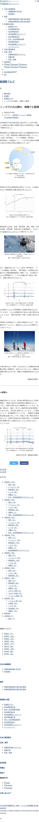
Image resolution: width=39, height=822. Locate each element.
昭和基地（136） (14, 560)
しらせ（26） (13, 573)
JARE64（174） (9, 535)
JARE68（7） (9, 616)
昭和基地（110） (14, 543)
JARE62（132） (9, 568)
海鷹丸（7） (12, 512)
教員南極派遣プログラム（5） (18, 550)
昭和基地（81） (13, 575)
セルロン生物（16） (15, 593)
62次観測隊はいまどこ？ (17, 44)
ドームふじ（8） (14, 522)
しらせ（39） (13, 492)
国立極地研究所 (9, 72)
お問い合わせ (4, 793)
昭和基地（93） (13, 525)
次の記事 (3, 472)
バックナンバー (13, 47)
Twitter (14, 463)
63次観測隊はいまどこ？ (17, 34)
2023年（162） (9, 641)
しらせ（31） (13, 545)
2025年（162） (9, 636)
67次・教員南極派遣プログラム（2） (21, 497)
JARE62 (9, 117)
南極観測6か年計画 (15, 11)
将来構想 (11, 14)
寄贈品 (2, 767)
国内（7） (11, 618)
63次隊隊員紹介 (13, 31)
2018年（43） (9, 654)
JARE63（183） (9, 553)
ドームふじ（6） (14, 505)
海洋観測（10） (13, 608)
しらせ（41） (13, 585)
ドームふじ (22, 115)
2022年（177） (9, 644)
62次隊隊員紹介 (13, 42)
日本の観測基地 (9, 49)
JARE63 (15, 115)
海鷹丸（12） (13, 588)
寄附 (1, 773)
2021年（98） (9, 646)
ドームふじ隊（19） (15, 601)
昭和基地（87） (13, 510)
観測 (5, 16)
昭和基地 (15, 117)
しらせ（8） (12, 563)
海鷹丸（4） (12, 530)
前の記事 (3, 469)
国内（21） (12, 520)
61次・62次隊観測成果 (16, 39)
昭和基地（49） (13, 489)
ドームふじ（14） (14, 540)
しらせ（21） (13, 527)
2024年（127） (9, 639)
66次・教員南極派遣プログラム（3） (21, 515)
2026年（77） (9, 634)
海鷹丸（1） (12, 495)
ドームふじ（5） (14, 487)
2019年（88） (9, 651)
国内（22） (12, 570)
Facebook (24, 463)
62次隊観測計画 (13, 37)
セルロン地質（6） (15, 591)
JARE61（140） (9, 578)
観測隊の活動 (9, 24)
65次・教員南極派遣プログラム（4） (21, 532)
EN (5, 74)
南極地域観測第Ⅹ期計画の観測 (19, 19)
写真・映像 (12, 59)
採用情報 (7, 62)
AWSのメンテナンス (23, 325)
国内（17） (12, 537)
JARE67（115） (9, 482)
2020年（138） (9, 649)
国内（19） (12, 502)
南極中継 (11, 57)
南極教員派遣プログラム (16, 54)
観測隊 (6, 96)
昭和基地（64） (13, 583)
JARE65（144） (9, 517)
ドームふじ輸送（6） (15, 596)
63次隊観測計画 (13, 29)
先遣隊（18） (13, 603)
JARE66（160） (9, 500)
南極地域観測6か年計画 (12, 669)
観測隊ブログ (13, 26)
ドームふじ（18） (14, 558)
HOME (8, 93)
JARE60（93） (9, 598)
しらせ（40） (13, 507)
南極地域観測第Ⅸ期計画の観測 (19, 21)
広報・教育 (8, 52)
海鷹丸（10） (13, 611)
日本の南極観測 (9, 9)
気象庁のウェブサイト (11, 232)
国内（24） (12, 484)
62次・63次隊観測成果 (12, 709)
